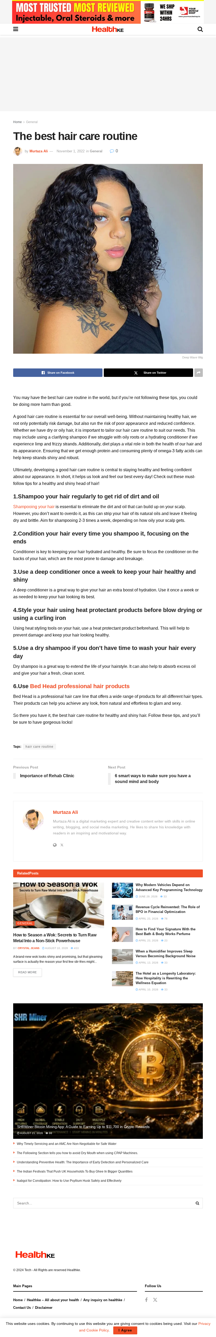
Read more (27, 972)
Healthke (73, 1270)
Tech (27, 1270)
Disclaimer (43, 1308)
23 (166, 940)
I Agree (125, 1330)
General (32, 122)
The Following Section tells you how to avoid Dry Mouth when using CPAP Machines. (77, 1153)
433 (76, 948)
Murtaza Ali (39, 151)
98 (50, 1133)
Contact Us (22, 1308)
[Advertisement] (108, 74)
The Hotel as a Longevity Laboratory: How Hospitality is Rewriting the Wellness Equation (166, 978)
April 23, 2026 (148, 918)
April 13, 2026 (148, 962)
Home (17, 122)
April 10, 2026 (148, 989)
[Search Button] (197, 1203)
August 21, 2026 (31, 1133)
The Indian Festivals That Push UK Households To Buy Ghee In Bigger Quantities (74, 1171)
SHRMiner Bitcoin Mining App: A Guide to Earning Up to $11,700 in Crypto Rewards (83, 1127)
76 (166, 918)
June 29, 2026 (148, 896)
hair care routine (39, 746)
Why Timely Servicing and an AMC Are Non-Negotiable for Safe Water (66, 1144)
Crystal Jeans (29, 948)
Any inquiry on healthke (102, 1300)
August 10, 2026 (56, 948)
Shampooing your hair (34, 506)
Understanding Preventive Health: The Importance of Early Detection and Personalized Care (83, 1162)
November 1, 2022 (71, 151)
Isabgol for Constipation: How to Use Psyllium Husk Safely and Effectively (69, 1181)
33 (165, 896)
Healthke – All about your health (53, 1300)
